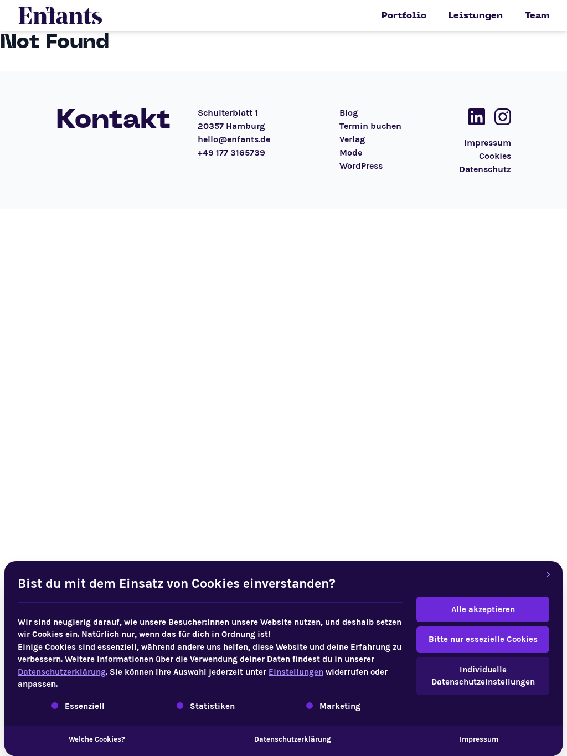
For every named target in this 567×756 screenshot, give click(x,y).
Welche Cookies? (97, 739)
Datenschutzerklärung (62, 672)
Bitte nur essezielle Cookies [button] (483, 639)
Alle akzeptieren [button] (483, 609)
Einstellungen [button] (296, 672)
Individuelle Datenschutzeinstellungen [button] (483, 676)
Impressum (479, 739)
